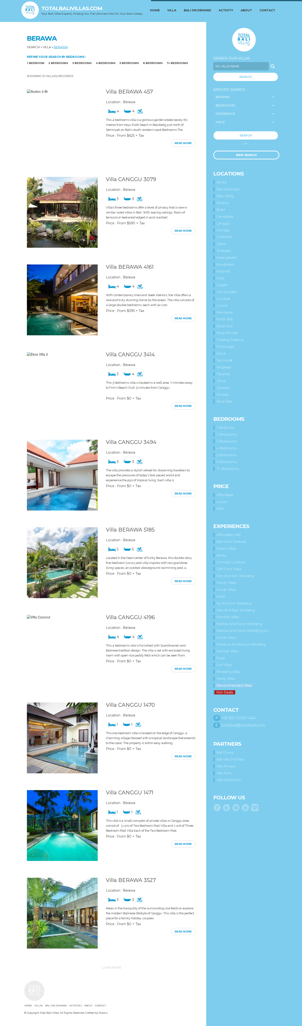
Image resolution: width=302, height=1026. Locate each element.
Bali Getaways (227, 189)
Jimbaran (223, 251)
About (246, 10)
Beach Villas (226, 548)
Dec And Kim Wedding (235, 576)
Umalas (222, 394)
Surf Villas (224, 665)
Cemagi (222, 230)
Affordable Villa (228, 535)
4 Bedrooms (106, 63)
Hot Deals (224, 692)
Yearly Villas (225, 679)
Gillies (221, 244)
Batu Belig (225, 196)
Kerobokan (225, 264)
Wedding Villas (228, 672)
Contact (267, 10)
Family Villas (226, 583)
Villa (171, 10)
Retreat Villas (227, 651)
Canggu (223, 223)
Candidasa (224, 216)
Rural (220, 658)
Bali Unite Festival (231, 542)
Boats (221, 555)
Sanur (221, 353)
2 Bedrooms (58, 63)
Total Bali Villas (244, 40)
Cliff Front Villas (228, 569)
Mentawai (224, 312)
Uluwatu (223, 388)
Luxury (221, 502)
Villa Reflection (228, 780)
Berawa (61, 47)
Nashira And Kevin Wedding (239, 624)
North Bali (224, 319)
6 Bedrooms (153, 63)
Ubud (220, 381)
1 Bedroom (35, 63)
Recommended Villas (234, 685)
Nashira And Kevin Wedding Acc (242, 631)
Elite (220, 509)
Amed (221, 182)
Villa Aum (224, 773)
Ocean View (226, 637)
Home (155, 10)
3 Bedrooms (82, 63)
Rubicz (103, 1012)
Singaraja (223, 367)
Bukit (220, 210)
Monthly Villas (227, 617)
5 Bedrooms (129, 63)
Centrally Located (230, 562)
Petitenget (225, 347)
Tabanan (223, 374)
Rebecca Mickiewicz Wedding (241, 644)
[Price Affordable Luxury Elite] (245, 122)
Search (33, 47)
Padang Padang (229, 340)
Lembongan (226, 292)
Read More (183, 143)
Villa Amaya (225, 766)
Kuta (220, 278)
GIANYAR (224, 237)
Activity (226, 10)
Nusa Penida (226, 333)
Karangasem (226, 257)
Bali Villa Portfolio (230, 759)
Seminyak (224, 360)
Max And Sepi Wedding (235, 610)
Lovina (221, 305)
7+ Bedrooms (177, 63)
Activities (75, 1006)
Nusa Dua (224, 326)
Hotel (221, 596)
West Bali (224, 401)
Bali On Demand (197, 10)
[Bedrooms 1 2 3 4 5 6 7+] (245, 105)
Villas (38, 1006)
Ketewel (223, 271)
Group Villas (225, 590)
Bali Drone (225, 752)
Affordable (224, 495)
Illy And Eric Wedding (234, 603)
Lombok (223, 299)
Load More (111, 967)
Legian (222, 285)
